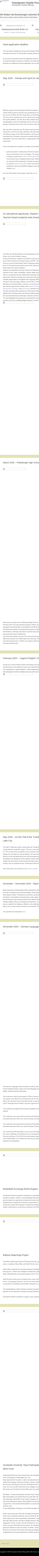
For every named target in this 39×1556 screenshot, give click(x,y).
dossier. (35, 173)
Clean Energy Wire (21, 163)
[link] (26, 288)
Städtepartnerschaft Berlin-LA (15, 29)
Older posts (4, 1543)
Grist (13, 168)
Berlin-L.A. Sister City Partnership (14, 32)
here (23, 911)
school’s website (32, 868)
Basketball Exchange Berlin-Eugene (20, 1189)
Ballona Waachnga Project (16, 1255)
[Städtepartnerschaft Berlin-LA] (14, 25)
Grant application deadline (15, 44)
